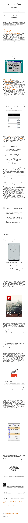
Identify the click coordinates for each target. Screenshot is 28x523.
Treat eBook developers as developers (9, 81)
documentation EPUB (16, 475)
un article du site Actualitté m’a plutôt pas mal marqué (13, 33)
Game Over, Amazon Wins (7, 79)
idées (24, 475)
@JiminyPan (11, 484)
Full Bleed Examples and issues (8, 87)
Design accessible (14, 470)
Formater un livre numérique (8, 30)
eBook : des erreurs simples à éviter (9, 29)
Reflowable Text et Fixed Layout (8, 31)
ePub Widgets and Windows (8, 84)
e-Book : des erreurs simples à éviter (7, 493)
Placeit (14, 521)
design (12, 475)
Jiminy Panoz (14, 4)
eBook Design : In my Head (14, 469)
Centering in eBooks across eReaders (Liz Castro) (10, 89)
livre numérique (11, 476)
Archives (19, 11)
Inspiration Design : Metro (14, 466)
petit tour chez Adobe (11, 136)
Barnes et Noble (7, 475)
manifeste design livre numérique (17, 476)
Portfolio (9, 11)
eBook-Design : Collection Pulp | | (9, 505)
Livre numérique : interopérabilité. (14, 467)
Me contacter (12, 11)
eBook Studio (16, 11)
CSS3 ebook (10, 475)
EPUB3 (19, 475)
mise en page (22, 476)
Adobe (4, 475)
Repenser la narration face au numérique (14, 468)
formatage (22, 475)
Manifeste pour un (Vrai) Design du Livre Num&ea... (11, 510)
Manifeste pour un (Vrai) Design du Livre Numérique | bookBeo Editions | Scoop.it (13, 502)
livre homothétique (6, 476)
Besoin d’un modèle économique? (21, 493)
